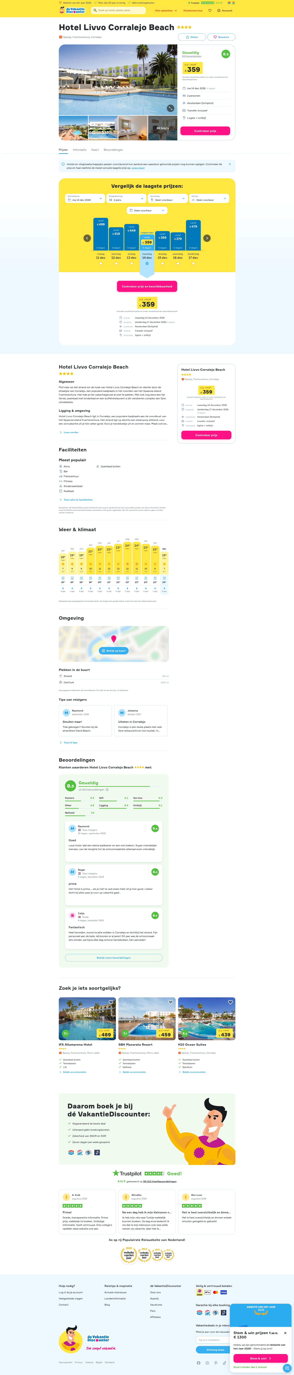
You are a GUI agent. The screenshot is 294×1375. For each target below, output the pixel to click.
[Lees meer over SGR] (233, 3)
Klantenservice (192, 10)
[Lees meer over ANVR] (229, 3)
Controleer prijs (205, 131)
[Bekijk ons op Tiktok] (224, 1363)
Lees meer (138, 167)
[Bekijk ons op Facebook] (198, 1363)
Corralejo (96, 37)
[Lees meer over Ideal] (88, 1152)
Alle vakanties (164, 10)
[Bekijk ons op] (207, 1363)
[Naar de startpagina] (72, 10)
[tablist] (147, 149)
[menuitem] (205, 88)
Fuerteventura (81, 37)
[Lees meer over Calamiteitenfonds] (215, 1312)
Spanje (67, 37)
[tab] (63, 149)
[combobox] (118, 10)
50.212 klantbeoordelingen (160, 1181)
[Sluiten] (285, 1333)
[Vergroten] (170, 108)
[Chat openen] (287, 1368)
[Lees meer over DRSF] (97, 1152)
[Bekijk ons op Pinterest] (216, 1363)
